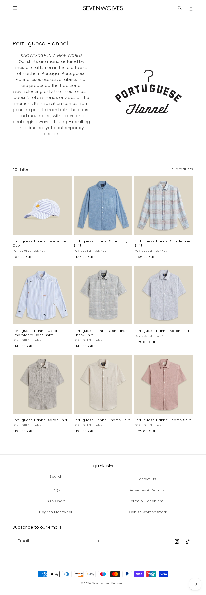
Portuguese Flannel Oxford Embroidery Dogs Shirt (36, 333)
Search (55, 476)
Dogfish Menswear (56, 512)
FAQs (56, 490)
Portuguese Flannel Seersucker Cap (40, 243)
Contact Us (146, 479)
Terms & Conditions (146, 501)
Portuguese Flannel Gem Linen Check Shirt (101, 333)
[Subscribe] (97, 541)
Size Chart (56, 501)
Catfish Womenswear (148, 512)
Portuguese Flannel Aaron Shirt (161, 331)
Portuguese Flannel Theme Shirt (102, 420)
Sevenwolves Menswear (108, 583)
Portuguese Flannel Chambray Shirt (101, 243)
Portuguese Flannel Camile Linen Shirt (163, 243)
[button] (15, 8)
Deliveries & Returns (146, 490)
